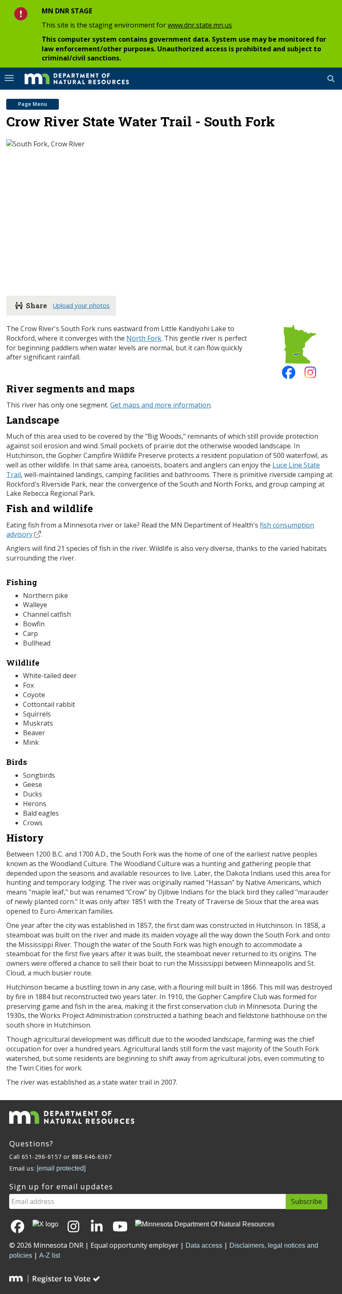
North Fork (143, 338)
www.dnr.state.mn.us (200, 25)
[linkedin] (96, 1227)
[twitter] (45, 1224)
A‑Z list (49, 1255)
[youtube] (120, 1227)
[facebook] (288, 374)
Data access (204, 1245)
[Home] (70, 78)
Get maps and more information (160, 405)
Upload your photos (81, 305)
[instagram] (310, 374)
